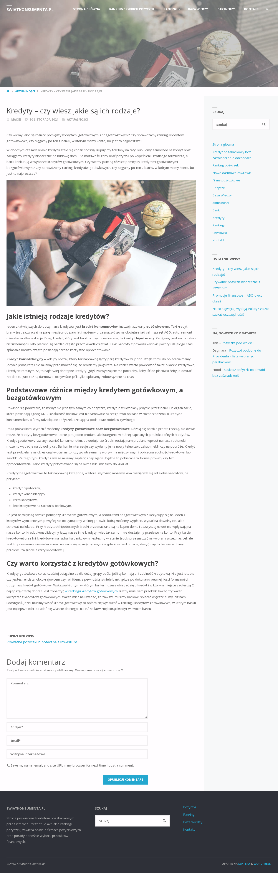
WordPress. (262, 864)
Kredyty (218, 218)
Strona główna (223, 144)
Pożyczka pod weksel (237, 343)
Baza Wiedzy (222, 195)
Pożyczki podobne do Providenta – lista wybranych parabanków (236, 356)
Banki (216, 210)
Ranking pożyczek (225, 165)
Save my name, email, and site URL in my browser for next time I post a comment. (72, 765)
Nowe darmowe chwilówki (231, 173)
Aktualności (25, 91)
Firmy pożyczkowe (226, 180)
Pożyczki (218, 188)
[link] (267, 9)
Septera (244, 864)
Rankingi (218, 225)
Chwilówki (219, 233)
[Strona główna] (8, 91)
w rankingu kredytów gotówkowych (91, 591)
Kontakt (218, 240)
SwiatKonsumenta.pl (30, 9)
